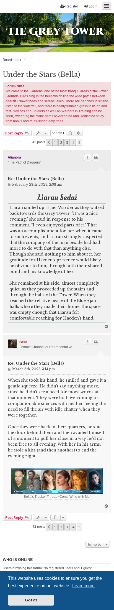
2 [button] (61, 142)
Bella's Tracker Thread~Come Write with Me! (57, 497)
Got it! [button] (31, 600)
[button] (48, 142)
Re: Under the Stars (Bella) (36, 178)
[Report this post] (87, 157)
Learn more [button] (83, 585)
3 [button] (67, 142)
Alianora (14, 157)
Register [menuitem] (71, 6)
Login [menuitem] (93, 6)
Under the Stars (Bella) (41, 74)
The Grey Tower (55, 31)
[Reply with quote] (95, 157)
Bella (23, 342)
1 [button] (55, 142)
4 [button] (73, 142)
